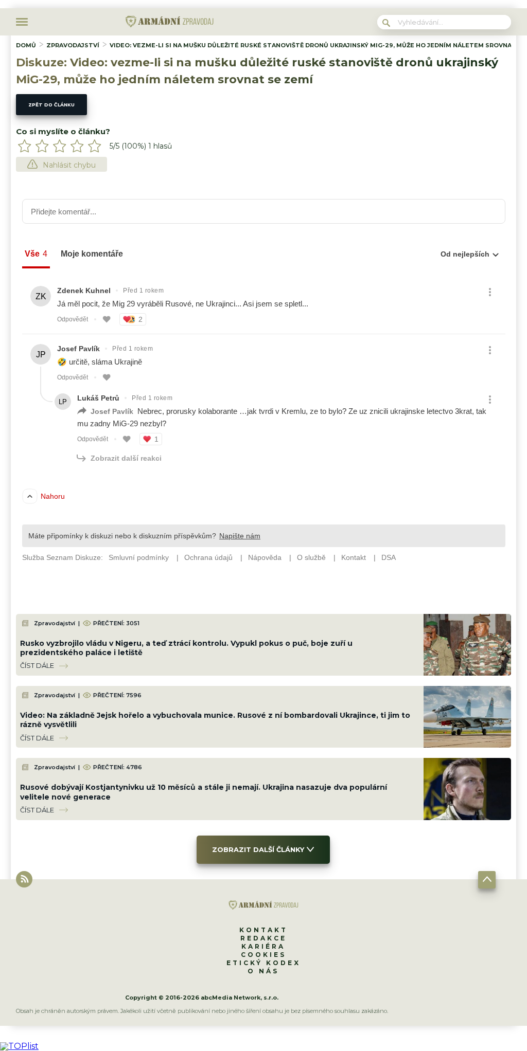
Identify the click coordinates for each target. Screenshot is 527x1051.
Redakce (263, 938)
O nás (263, 971)
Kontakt (263, 930)
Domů (26, 45)
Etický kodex (263, 963)
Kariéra (263, 946)
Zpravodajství (72, 45)
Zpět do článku (51, 104)
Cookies (263, 954)
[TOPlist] (19, 1046)
